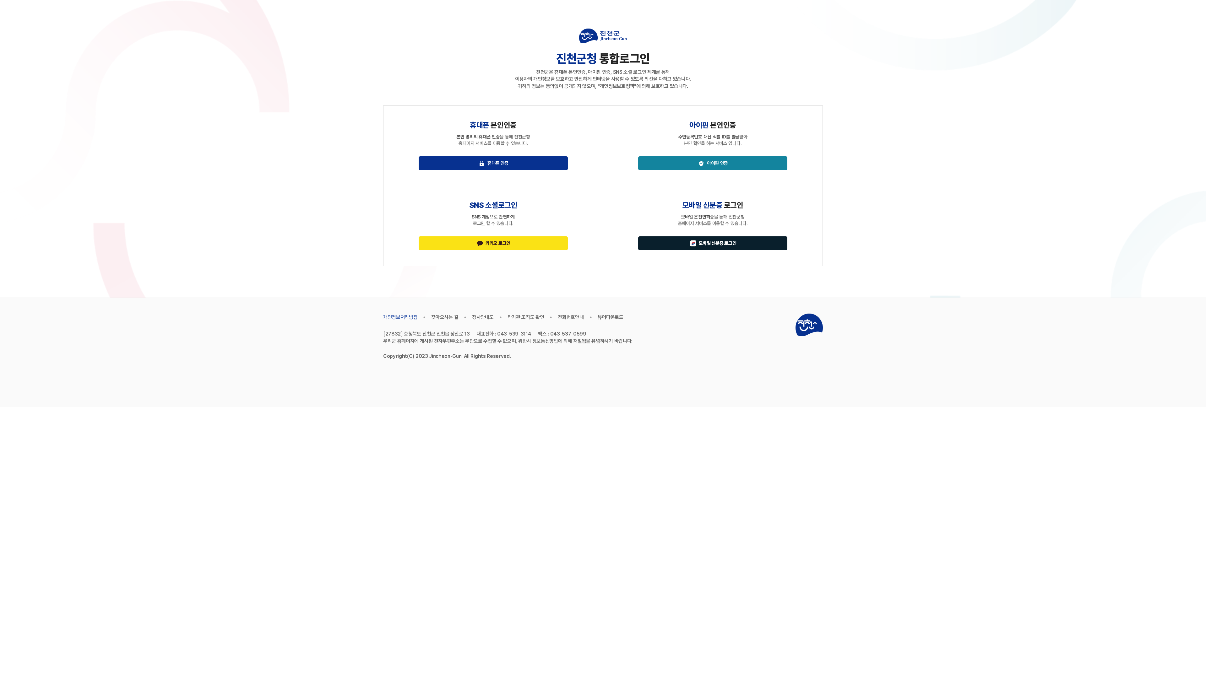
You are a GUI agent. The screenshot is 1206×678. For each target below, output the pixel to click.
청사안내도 (482, 317)
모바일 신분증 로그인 (717, 243)
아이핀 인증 (717, 163)
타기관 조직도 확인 (526, 317)
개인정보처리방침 (400, 317)
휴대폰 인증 (497, 163)
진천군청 (809, 325)
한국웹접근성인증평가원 (762, 325)
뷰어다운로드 (610, 317)
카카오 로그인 (498, 243)
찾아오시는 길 (444, 317)
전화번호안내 (571, 317)
